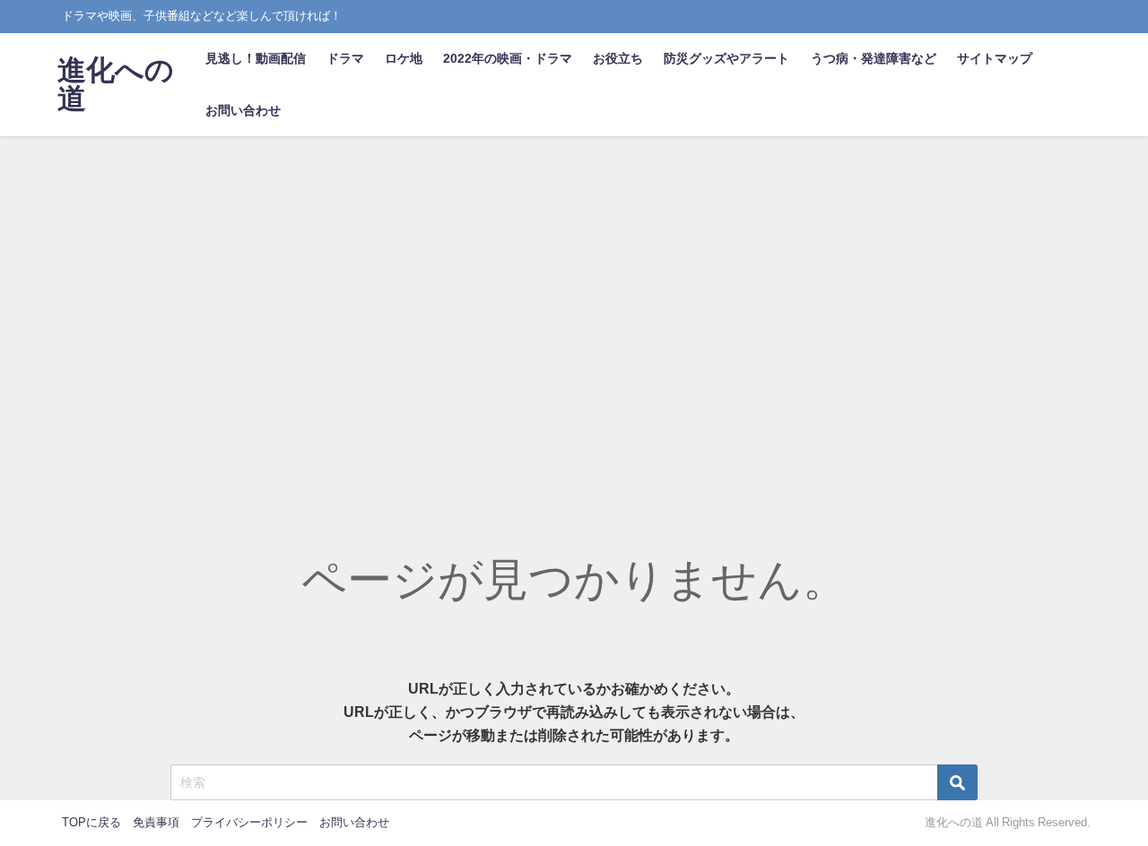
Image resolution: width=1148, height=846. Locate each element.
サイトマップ (994, 58)
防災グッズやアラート (726, 58)
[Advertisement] (574, 270)
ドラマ (345, 58)
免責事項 (156, 822)
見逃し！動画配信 (255, 58)
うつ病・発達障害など (873, 58)
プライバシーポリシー (249, 822)
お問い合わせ (243, 110)
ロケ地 (403, 58)
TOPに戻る (91, 822)
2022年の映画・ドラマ (507, 58)
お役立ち (618, 58)
